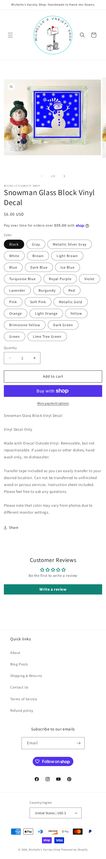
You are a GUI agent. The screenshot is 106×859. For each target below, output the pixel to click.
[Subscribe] (78, 743)
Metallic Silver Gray (69, 244)
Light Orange (46, 313)
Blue (13, 267)
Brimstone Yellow (24, 325)
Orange (15, 313)
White (14, 255)
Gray (36, 244)
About (15, 652)
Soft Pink (38, 302)
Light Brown (67, 255)
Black (14, 244)
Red (71, 290)
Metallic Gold (70, 302)
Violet (89, 279)
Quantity (10, 348)
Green (14, 336)
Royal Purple (60, 279)
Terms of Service (23, 699)
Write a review (52, 589)
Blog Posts (19, 664)
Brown (38, 255)
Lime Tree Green (47, 336)
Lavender (17, 290)
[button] (10, 35)
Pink (13, 302)
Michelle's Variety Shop (44, 849)
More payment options (53, 403)
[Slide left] (41, 176)
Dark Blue (39, 267)
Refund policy (21, 710)
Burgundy (47, 290)
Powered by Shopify (74, 849)
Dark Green (63, 325)
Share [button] (14, 527)
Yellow (76, 313)
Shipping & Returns (26, 675)
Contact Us (19, 687)
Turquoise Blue (22, 279)
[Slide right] (64, 176)
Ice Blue (67, 267)
